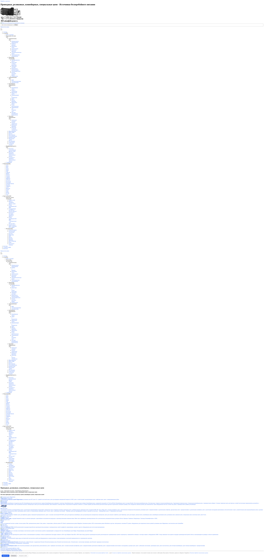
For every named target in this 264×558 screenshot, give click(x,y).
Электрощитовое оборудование (16, 55)
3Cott (7, 187)
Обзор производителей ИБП (12, 206)
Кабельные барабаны (14, 125)
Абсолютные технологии (12, 232)
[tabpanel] (132, 492)
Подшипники (15, 76)
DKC (7, 167)
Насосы (10, 133)
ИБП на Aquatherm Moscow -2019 (12, 202)
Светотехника (15, 48)
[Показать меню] (1, 28)
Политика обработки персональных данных (12, 154)
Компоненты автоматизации (15, 69)
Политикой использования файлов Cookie (99, 552)
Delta (7, 191)
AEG (7, 165)
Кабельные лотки (14, 47)
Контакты (5, 248)
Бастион (11, 233)
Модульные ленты (14, 93)
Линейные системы (14, 67)
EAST (7, 189)
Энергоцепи (12, 142)
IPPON (7, 173)
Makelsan (8, 178)
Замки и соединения (14, 91)
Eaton (7, 168)
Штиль (10, 237)
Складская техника (11, 144)
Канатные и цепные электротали (14, 129)
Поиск (16, 24)
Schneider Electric (10, 183)
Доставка (5, 246)
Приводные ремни (14, 103)
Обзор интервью (13, 230)
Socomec (8, 184)
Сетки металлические (15, 105)
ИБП (13, 80)
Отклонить (13, 555)
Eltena (7, 170)
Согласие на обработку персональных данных (12, 159)
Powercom (8, 181)
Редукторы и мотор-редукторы (14, 64)
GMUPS (8, 172)
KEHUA (8, 175)
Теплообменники (13, 136)
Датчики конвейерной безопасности (15, 114)
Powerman (8, 182)
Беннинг (11, 238)
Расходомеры (12, 141)
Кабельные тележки (14, 121)
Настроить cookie (23, 555)
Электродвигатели (16, 71)
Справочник (9, 162)
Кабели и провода (14, 44)
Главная (5, 32)
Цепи (13, 98)
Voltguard (8, 186)
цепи (2, 522)
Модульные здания (11, 139)
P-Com (7, 193)
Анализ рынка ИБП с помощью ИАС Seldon (13, 226)
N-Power (8, 179)
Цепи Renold (4, 502)
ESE (7, 171)
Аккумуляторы (15, 82)
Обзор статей (12, 200)
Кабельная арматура (14, 50)
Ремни (2, 520)
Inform (7, 192)
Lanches (8, 176)
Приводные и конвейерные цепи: (9, 545)
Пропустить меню (5, 27)
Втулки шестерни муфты (14, 74)
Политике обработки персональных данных (199, 552)
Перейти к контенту (5, 1)
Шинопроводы (12, 131)
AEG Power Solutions (11, 244)
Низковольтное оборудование (15, 42)
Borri (7, 166)
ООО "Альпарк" (10, 34)
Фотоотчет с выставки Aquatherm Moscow (12, 214)
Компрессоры (12, 137)
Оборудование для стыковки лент (15, 109)
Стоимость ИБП (7, 247)
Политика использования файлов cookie (12, 150)
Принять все (5, 555)
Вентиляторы (12, 135)
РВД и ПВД (11, 132)
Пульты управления (14, 123)
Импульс (8, 188)
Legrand (8, 177)
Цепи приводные (5, 544)
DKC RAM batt (12, 241)
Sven (7, 194)
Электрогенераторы (16, 81)
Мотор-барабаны (14, 100)
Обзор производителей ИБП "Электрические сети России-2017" (12, 220)
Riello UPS (11, 235)
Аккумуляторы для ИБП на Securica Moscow (13, 210)
